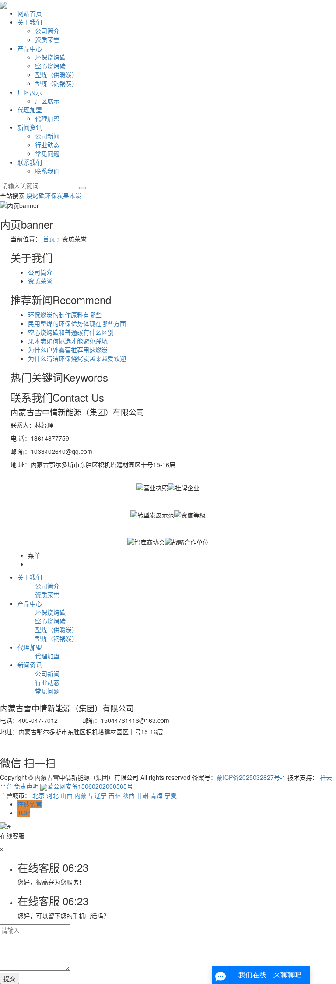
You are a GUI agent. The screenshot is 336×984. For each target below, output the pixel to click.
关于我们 (30, 22)
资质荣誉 (47, 39)
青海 (156, 795)
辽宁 (100, 795)
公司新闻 (47, 135)
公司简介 (47, 30)
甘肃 (142, 795)
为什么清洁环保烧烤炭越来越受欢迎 (77, 358)
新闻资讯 (30, 127)
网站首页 (30, 13)
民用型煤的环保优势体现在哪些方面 (77, 323)
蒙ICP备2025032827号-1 (251, 777)
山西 (66, 795)
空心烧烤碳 (50, 65)
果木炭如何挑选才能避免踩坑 (68, 340)
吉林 (114, 795)
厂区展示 (30, 92)
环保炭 (54, 195)
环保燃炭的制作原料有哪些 (65, 314)
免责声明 (26, 786)
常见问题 (47, 153)
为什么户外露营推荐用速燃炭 (68, 349)
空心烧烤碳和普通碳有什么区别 (71, 332)
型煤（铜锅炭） (56, 83)
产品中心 (30, 48)
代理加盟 (30, 109)
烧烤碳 (35, 195)
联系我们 (30, 162)
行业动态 (47, 144)
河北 (52, 795)
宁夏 (170, 795)
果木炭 (72, 195)
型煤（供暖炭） (56, 74)
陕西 (128, 795)
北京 (38, 795)
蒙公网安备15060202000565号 (90, 786)
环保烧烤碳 (50, 57)
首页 (49, 238)
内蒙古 (83, 795)
